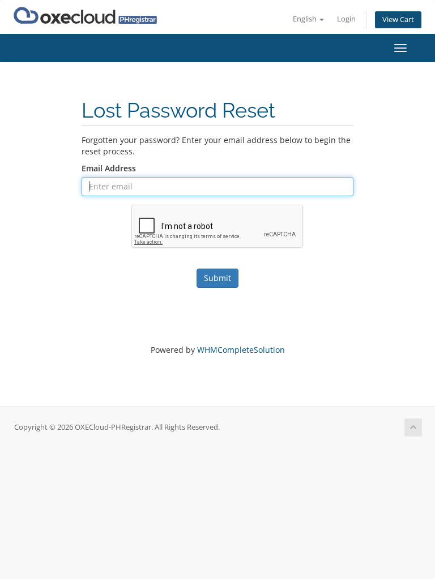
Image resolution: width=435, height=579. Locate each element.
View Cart (398, 19)
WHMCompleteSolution (241, 349)
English (305, 19)
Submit (217, 278)
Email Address (109, 168)
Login (346, 19)
